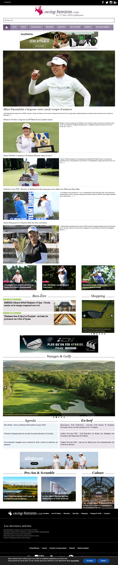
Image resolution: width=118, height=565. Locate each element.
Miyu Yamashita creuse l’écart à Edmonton (17, 534)
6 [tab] (104, 333)
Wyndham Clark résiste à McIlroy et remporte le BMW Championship (26, 532)
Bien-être (67, 513)
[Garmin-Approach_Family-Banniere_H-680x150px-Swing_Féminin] (59, 40)
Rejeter (103, 561)
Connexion (7, 2)
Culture (98, 473)
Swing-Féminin (34, 548)
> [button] (111, 316)
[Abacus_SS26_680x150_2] (59, 460)
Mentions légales (83, 548)
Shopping (98, 296)
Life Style (75, 513)
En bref (86, 420)
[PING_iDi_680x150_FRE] (59, 344)
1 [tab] (91, 333)
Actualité (46, 513)
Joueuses (107, 513)
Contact (44, 548)
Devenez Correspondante (58, 548)
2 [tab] (94, 333)
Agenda (30, 420)
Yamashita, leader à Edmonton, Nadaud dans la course (21, 536)
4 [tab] (99, 333)
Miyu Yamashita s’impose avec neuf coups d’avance (20, 530)
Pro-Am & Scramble (39, 473)
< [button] (84, 316)
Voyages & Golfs (59, 356)
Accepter (90, 561)
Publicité (72, 548)
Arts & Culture (56, 513)
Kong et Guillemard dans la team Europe (16, 538)
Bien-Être (39, 296)
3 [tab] (96, 333)
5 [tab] (102, 333)
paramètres (75, 561)
